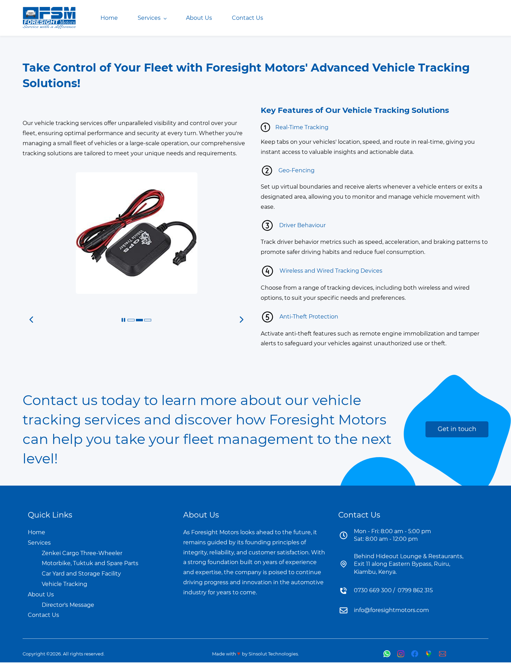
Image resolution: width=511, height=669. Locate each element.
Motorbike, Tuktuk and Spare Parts (90, 563)
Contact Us (43, 615)
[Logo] (49, 18)
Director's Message (68, 605)
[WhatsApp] (387, 654)
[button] (123, 320)
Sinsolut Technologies (273, 653)
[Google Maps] (428, 654)
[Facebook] (414, 654)
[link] (136, 177)
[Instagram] (401, 654)
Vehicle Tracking (64, 584)
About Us (41, 594)
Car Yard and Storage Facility (81, 573)
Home (36, 532)
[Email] (442, 654)
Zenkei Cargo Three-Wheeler (82, 553)
